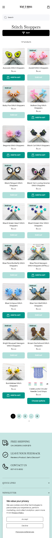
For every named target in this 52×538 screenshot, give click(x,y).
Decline (25, 526)
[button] (48, 7)
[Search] (4, 17)
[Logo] (26, 7)
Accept (25, 519)
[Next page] (28, 421)
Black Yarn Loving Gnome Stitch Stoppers (38, 184)
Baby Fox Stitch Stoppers (14, 105)
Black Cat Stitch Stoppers (38, 145)
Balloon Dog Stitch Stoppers (38, 106)
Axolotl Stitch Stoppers (38, 68)
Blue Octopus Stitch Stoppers (13, 304)
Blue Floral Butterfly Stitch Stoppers (14, 264)
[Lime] (29, 384)
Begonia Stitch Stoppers (13, 145)
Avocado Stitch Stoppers (13, 68)
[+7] (47, 384)
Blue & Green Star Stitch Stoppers (38, 224)
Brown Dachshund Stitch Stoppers (38, 344)
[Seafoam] (41, 384)
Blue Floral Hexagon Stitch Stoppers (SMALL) (38, 264)
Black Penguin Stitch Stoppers (13, 184)
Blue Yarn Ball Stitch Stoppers (38, 304)
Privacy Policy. (18, 513)
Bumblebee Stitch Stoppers (13, 384)
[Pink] (35, 384)
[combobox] (26, 17)
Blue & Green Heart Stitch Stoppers (14, 224)
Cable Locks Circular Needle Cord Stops (38, 390)
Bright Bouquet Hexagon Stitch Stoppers (13, 344)
